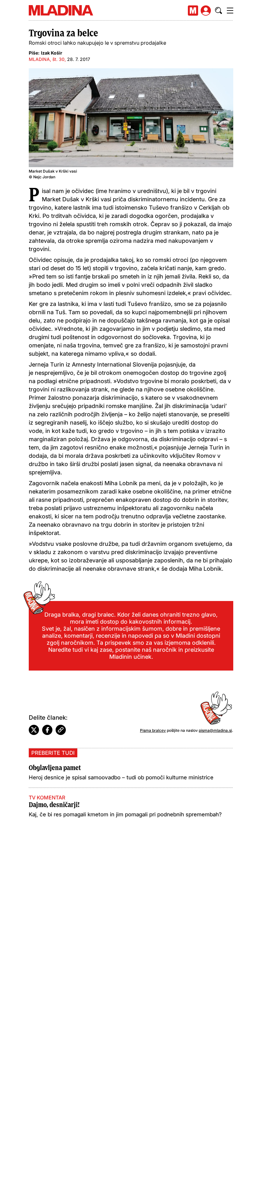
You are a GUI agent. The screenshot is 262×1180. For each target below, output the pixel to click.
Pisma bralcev (153, 730)
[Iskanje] (218, 10)
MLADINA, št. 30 (47, 59)
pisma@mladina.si (215, 730)
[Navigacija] (230, 10)
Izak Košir (51, 53)
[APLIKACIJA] (193, 10)
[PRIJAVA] (206, 10)
